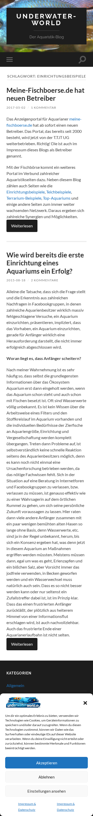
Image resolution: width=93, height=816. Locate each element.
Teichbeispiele (58, 191)
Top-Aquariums (57, 198)
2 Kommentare (44, 280)
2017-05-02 (16, 107)
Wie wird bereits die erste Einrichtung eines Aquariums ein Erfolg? (45, 263)
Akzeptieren (46, 763)
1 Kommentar (43, 107)
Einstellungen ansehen (46, 791)
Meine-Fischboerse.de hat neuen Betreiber (45, 94)
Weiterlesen (22, 225)
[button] (85, 703)
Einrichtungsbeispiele (25, 191)
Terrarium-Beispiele (23, 198)
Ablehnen (46, 777)
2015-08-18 (16, 280)
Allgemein (15, 685)
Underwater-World (46, 19)
